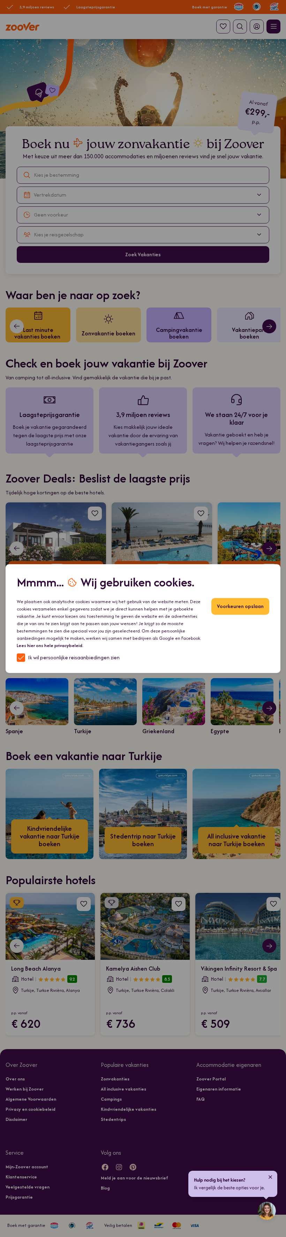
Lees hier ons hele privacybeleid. (50, 645)
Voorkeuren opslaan (240, 606)
